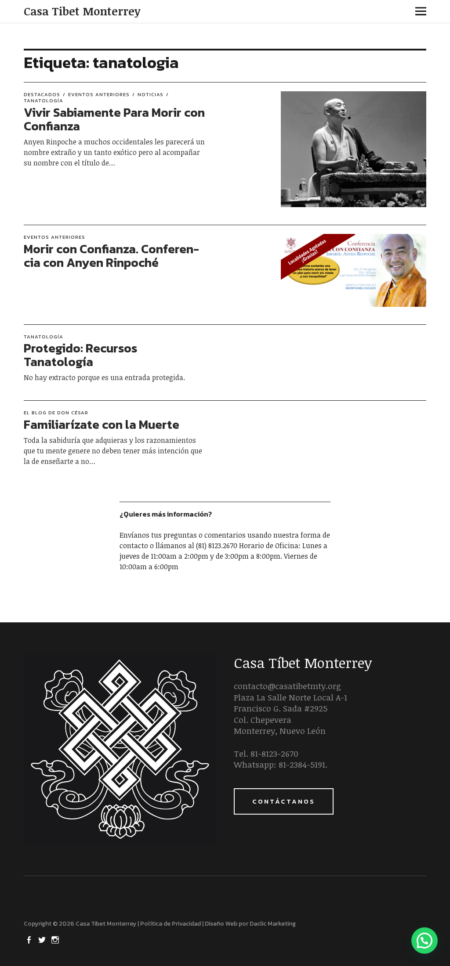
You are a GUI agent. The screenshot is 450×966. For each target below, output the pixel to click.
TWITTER (42, 939)
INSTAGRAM (55, 939)
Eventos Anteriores (99, 94)
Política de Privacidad (170, 923)
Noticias (150, 94)
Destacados (42, 94)
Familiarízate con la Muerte (101, 424)
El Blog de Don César (56, 412)
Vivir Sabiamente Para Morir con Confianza (114, 119)
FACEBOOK (29, 939)
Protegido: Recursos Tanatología (80, 355)
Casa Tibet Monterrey (82, 11)
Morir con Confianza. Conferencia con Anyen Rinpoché (111, 256)
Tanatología (43, 336)
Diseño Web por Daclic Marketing (250, 923)
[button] (424, 940)
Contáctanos (283, 801)
